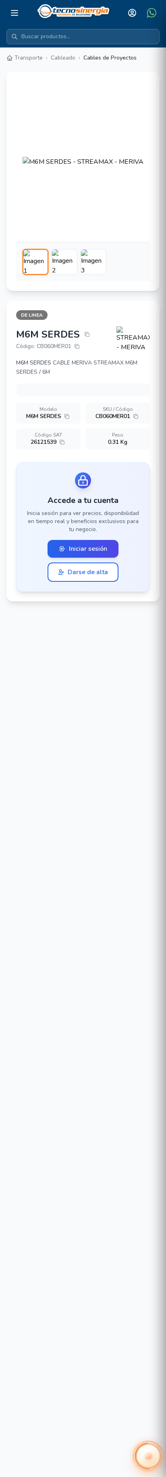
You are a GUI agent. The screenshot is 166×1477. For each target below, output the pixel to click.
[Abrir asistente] (148, 1456)
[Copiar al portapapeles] (87, 334)
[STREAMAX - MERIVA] (133, 339)
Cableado (63, 58)
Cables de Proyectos (110, 58)
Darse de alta (88, 572)
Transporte (29, 58)
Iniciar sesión (88, 548)
